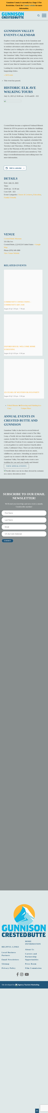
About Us (29, 949)
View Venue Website (11, 253)
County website (29, 5)
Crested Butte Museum (12, 239)
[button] (38, 15)
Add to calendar (15, 168)
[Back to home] (13, 15)
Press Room (30, 964)
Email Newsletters (10, 960)
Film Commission (33, 968)
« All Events (8, 75)
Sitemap (5, 964)
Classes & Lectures (25, 195)
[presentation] (23, 284)
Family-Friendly (10, 197)
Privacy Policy (9, 968)
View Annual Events (16, 466)
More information (33, 942)
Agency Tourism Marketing (28, 985)
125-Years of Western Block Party (21, 392)
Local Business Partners (9, 954)
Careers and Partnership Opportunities (32, 957)
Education (37, 195)
